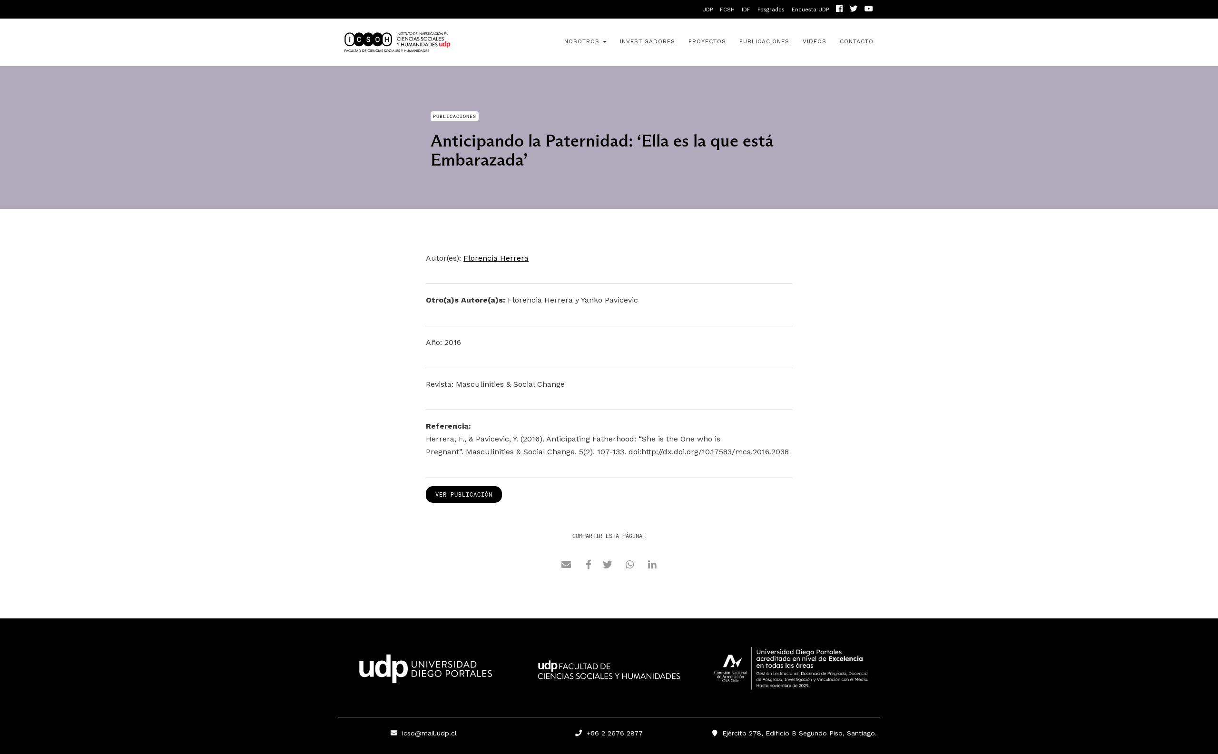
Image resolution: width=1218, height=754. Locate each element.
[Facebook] (839, 10)
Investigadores (647, 41)
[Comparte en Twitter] (607, 566)
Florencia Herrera (496, 258)
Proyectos (707, 41)
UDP (707, 10)
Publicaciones (764, 41)
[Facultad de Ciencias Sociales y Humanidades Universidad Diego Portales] (609, 676)
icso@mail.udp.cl (429, 733)
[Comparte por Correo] (566, 566)
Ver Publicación (463, 494)
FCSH (727, 10)
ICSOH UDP (423, 42)
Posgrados (771, 10)
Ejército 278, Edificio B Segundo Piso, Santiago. (797, 733)
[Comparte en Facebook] (588, 566)
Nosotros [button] (583, 41)
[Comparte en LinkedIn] (652, 566)
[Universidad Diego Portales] (423, 672)
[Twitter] (853, 10)
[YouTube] (868, 10)
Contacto (857, 41)
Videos (814, 41)
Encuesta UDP (810, 10)
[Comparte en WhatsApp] (629, 566)
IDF (746, 10)
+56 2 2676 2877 (612, 733)
